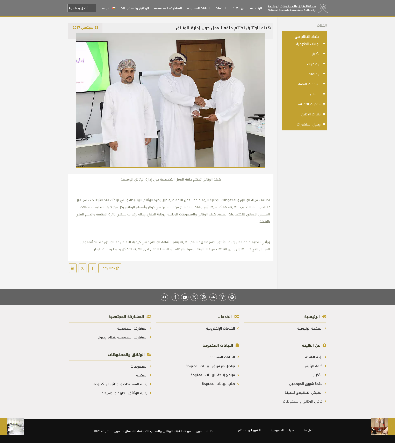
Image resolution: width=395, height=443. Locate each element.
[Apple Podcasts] (222, 297)
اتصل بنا (309, 430)
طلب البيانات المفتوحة (219, 384)
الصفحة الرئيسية (310, 328)
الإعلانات (315, 74)
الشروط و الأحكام (249, 430)
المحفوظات (139, 366)
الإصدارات (314, 64)
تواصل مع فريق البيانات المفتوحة (211, 366)
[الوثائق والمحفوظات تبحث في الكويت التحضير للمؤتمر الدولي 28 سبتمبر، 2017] (383, 426)
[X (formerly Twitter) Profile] (194, 297)
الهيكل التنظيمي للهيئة (304, 392)
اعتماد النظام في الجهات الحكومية (308, 40)
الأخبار (316, 54)
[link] (170, 100)
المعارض (315, 94)
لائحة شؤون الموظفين (306, 384)
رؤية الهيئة (314, 357)
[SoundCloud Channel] (213, 297)
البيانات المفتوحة (222, 357)
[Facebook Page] (175, 297)
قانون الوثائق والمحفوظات (303, 401)
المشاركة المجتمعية (132, 328)
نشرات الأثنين (311, 114)
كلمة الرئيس (313, 366)
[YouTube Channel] (184, 297)
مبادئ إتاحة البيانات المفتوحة (213, 375)
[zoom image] (82, 39)
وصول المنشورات (309, 124)
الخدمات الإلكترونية (221, 328)
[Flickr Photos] (164, 297)
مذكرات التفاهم (309, 104)
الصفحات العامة (309, 84)
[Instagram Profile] (203, 297)
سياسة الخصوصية (282, 430)
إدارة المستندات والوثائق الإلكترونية (120, 384)
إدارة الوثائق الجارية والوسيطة (124, 393)
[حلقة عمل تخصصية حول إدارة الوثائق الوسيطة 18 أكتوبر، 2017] (12, 426)
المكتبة (142, 375)
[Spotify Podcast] (232, 297)
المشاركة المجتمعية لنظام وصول (123, 337)
